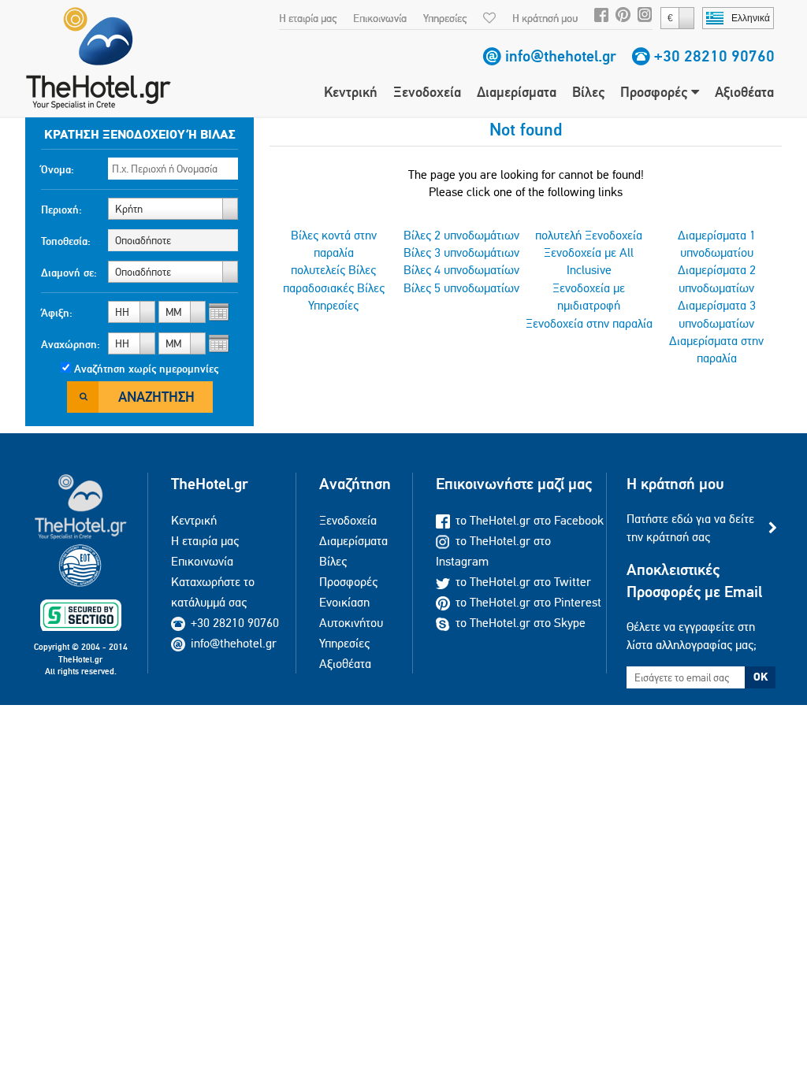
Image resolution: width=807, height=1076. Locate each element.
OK (760, 677)
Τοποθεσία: (66, 241)
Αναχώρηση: (70, 344)
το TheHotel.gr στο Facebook (530, 520)
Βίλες (588, 92)
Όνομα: (57, 169)
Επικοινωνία (380, 18)
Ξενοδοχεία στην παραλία (589, 323)
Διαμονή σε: (69, 272)
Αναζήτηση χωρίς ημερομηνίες (146, 369)
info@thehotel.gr (560, 56)
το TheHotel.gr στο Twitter (523, 581)
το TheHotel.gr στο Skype (521, 622)
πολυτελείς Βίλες (333, 269)
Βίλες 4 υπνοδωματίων (461, 269)
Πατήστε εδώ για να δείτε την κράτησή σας (690, 527)
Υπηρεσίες (445, 18)
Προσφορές (655, 92)
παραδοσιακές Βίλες (334, 287)
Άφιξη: (57, 313)
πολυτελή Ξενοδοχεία (588, 235)
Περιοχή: (61, 209)
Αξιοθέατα (744, 92)
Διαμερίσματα (516, 92)
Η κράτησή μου (545, 18)
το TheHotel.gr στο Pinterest (528, 602)
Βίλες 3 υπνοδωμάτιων (461, 252)
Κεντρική (350, 92)
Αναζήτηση (156, 397)
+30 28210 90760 (714, 56)
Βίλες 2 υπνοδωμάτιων (461, 235)
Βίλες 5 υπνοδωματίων (461, 287)
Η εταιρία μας (308, 18)
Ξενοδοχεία (427, 92)
